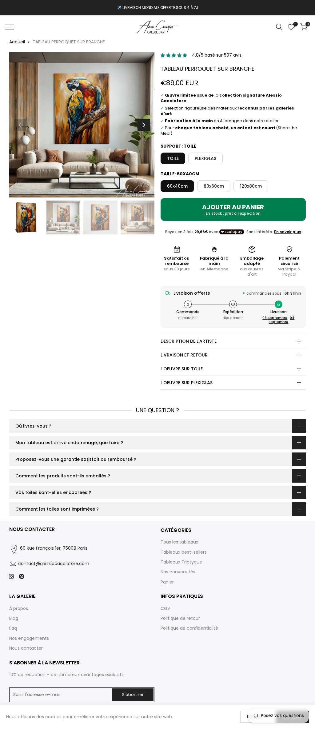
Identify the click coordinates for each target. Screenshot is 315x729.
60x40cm (177, 186)
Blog (13, 618)
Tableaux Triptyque (181, 562)
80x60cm (214, 186)
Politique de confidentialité (189, 628)
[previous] (20, 125)
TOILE (173, 158)
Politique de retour (180, 618)
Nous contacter (26, 648)
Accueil (17, 42)
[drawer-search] (279, 26)
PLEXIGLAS (205, 158)
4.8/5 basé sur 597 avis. (217, 55)
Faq (13, 628)
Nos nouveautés (178, 572)
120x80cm (251, 186)
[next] (144, 125)
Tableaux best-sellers (184, 552)
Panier (167, 582)
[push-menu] (9, 27)
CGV (165, 608)
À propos (18, 608)
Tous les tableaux (179, 542)
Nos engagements (29, 638)
